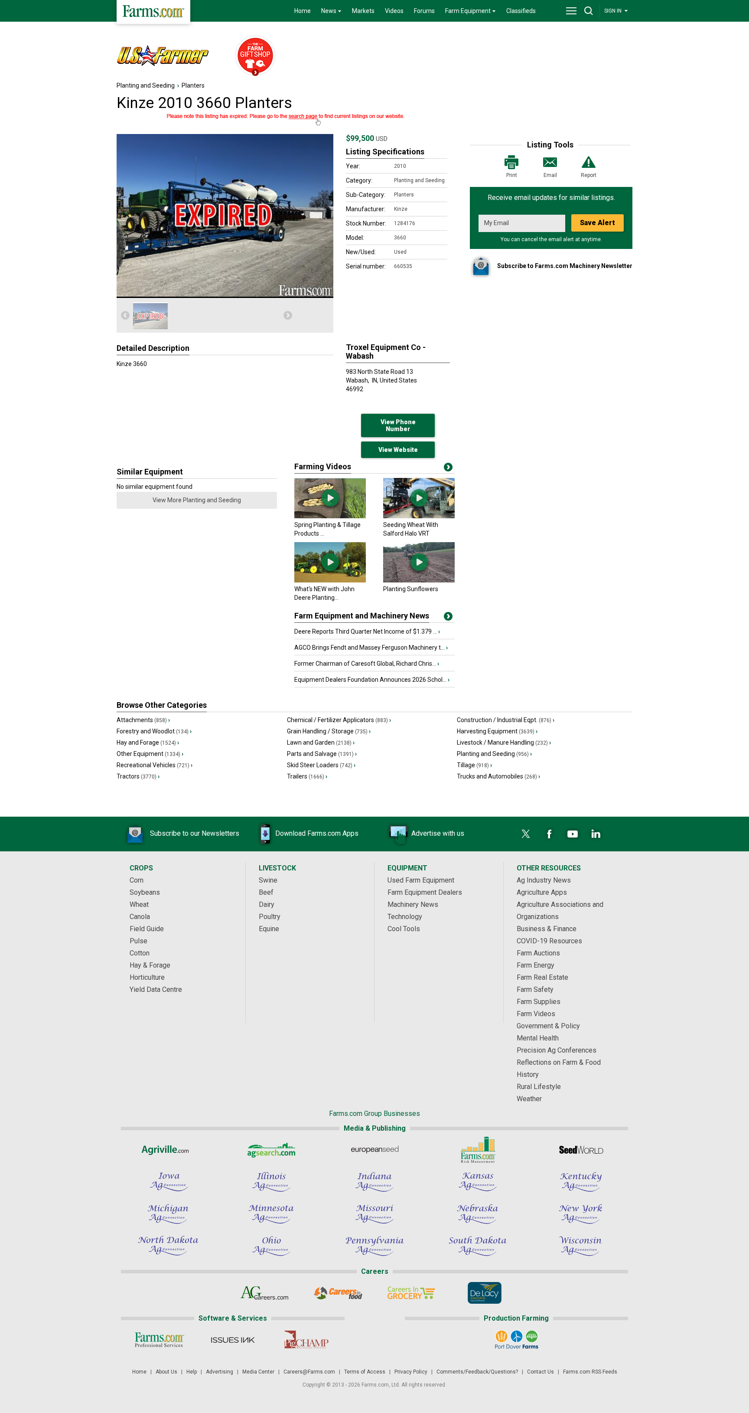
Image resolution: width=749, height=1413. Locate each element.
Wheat (139, 904)
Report (588, 175)
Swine (268, 880)
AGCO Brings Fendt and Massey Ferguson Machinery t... (371, 647)
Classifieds (521, 10)
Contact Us (540, 1372)
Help (191, 1372)
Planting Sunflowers (410, 588)
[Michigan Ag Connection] (168, 1214)
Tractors (138, 776)
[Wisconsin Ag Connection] (581, 1246)
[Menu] (571, 10)
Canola (140, 917)
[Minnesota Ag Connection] (271, 1214)
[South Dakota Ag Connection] (478, 1246)
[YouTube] (572, 834)
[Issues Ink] (232, 1340)
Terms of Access (364, 1372)
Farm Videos (536, 1014)
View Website (398, 449)
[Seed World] (581, 1150)
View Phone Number (398, 425)
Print (511, 175)
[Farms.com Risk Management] (478, 1150)
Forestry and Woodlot (154, 731)
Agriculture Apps (542, 892)
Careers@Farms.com (309, 1372)
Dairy (266, 904)
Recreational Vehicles (154, 765)
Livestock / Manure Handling (504, 742)
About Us (166, 1372)
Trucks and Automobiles (498, 776)
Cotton (140, 953)
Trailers (307, 776)
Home (302, 10)
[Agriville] (168, 1150)
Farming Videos (322, 466)
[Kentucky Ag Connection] (581, 1182)
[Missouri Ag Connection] (374, 1214)
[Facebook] (549, 834)
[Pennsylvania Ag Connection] (374, 1246)
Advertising (219, 1372)
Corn (136, 880)
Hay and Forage (148, 742)
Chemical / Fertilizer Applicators (339, 719)
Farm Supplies (538, 1002)
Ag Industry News (544, 880)
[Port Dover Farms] (516, 1340)
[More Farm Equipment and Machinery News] (448, 618)
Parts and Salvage (322, 753)
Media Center (258, 1372)
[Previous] (125, 315)
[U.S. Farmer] (171, 56)
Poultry (269, 917)
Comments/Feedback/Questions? (477, 1372)
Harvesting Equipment (497, 731)
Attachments (143, 719)
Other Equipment (150, 753)
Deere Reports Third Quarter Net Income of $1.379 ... (367, 631)
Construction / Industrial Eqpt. (505, 719)
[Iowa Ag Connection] (168, 1182)
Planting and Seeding (146, 85)
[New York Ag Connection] (581, 1214)
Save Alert (597, 223)
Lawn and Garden (321, 742)
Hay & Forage (150, 965)
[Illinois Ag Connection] (271, 1182)
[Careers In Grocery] (411, 1293)
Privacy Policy (410, 1372)
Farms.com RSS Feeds (590, 1372)
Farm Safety (535, 989)
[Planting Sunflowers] (419, 580)
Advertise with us (437, 833)
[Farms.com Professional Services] (159, 1340)
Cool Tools (404, 929)
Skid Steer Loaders (321, 765)
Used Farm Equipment (421, 880)
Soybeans (145, 892)
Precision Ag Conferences (556, 1050)
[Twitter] (525, 834)
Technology (405, 917)
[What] (330, 580)
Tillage (474, 765)
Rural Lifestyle (539, 1087)
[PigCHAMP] (306, 1340)
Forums (424, 10)
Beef (266, 892)
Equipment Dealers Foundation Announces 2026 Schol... (371, 679)
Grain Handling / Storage (329, 731)
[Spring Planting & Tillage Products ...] (330, 516)
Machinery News (413, 904)
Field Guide (147, 929)
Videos (394, 10)
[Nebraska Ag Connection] (478, 1214)
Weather (529, 1099)
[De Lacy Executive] (484, 1293)
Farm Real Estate (542, 977)
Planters (193, 85)
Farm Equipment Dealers (425, 892)
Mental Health (538, 1038)
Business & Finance (546, 929)
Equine (269, 929)
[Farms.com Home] (153, 12)
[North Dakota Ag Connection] (168, 1246)
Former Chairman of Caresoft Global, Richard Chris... (366, 663)
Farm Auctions (538, 953)
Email (550, 175)
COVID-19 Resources (549, 941)
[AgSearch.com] (271, 1150)
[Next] (287, 315)
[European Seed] (374, 1150)
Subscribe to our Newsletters (194, 833)
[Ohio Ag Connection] (271, 1246)
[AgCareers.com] (265, 1293)
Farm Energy (535, 965)
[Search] (588, 10)
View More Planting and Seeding (197, 500)
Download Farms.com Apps (316, 833)
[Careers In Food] (338, 1293)
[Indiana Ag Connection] (374, 1182)
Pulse (138, 941)
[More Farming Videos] (448, 468)
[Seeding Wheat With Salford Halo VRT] (419, 516)
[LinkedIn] (596, 834)
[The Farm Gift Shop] (251, 56)
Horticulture (147, 977)
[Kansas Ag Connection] (478, 1182)
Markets (363, 10)
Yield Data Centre (156, 989)
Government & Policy (548, 1026)
